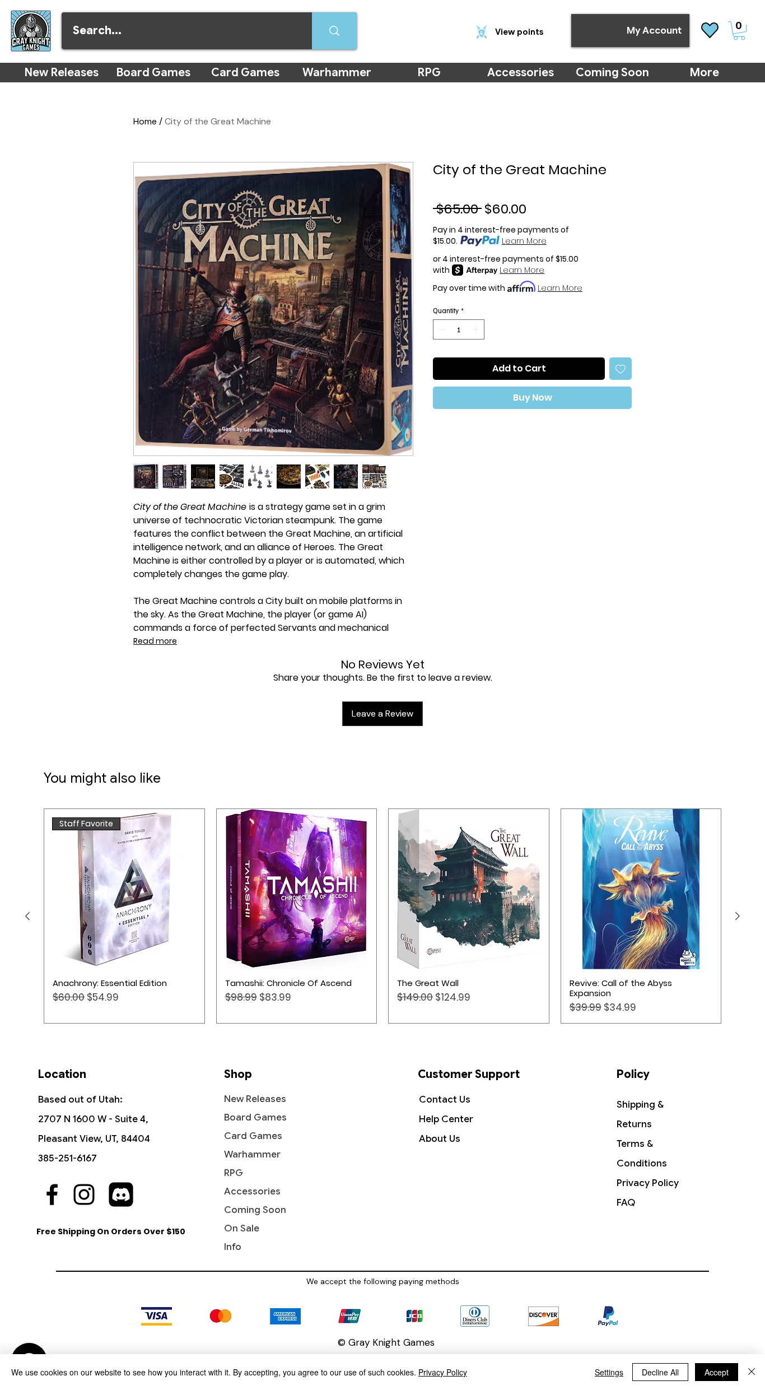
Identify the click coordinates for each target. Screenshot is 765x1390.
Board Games (255, 1117)
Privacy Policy (648, 1183)
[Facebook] (52, 1194)
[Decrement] (441, 329)
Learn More (524, 241)
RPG (233, 1173)
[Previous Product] (27, 916)
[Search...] (334, 30)
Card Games (253, 1136)
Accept (717, 1372)
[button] (739, 30)
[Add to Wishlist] (620, 368)
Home (145, 121)
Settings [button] (609, 1372)
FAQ (626, 1202)
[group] (382, 916)
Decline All (660, 1372)
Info (232, 1247)
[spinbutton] (459, 329)
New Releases (255, 1099)
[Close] (751, 1372)
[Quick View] (297, 889)
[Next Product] (737, 916)
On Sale (241, 1228)
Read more (155, 641)
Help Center (446, 1119)
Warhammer (252, 1154)
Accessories (252, 1191)
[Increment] (476, 329)
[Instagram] (84, 1194)
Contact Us (444, 1099)
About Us (439, 1139)
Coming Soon (255, 1210)
